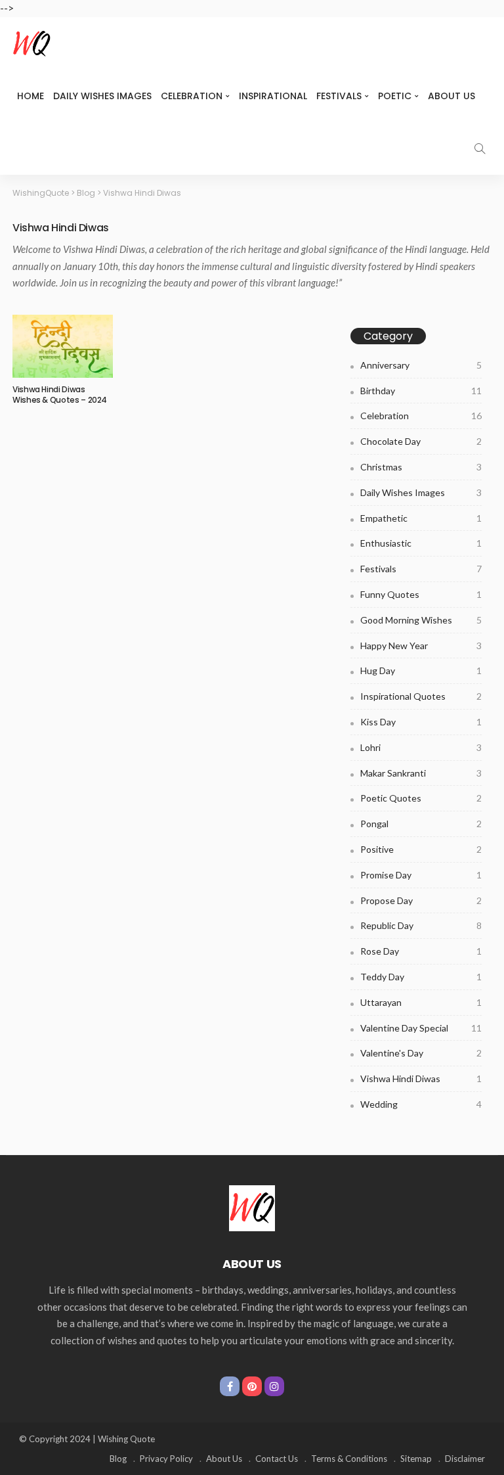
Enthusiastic (421, 543)
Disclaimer (465, 1458)
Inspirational (273, 95)
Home (30, 95)
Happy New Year (421, 645)
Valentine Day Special (421, 1027)
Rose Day (421, 951)
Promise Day (421, 874)
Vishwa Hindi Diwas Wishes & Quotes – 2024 (59, 395)
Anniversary (421, 365)
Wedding (421, 1104)
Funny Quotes (421, 594)
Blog (118, 1458)
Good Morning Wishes (421, 619)
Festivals (339, 95)
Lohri (421, 747)
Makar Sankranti (421, 773)
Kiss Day (421, 721)
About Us (451, 95)
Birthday (421, 390)
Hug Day (421, 670)
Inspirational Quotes (421, 696)
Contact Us (276, 1458)
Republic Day (421, 925)
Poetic (394, 95)
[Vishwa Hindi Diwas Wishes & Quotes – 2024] (62, 346)
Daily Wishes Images (102, 95)
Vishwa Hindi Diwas (421, 1078)
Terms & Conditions (349, 1458)
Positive (421, 849)
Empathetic (421, 518)
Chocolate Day (421, 441)
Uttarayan (421, 1002)
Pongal (421, 823)
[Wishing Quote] (32, 43)
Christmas (421, 466)
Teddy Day (421, 976)
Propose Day (421, 900)
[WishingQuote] (252, 1207)
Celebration (191, 95)
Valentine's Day (421, 1052)
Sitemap (416, 1458)
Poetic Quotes (421, 798)
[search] (480, 148)
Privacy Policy (166, 1458)
